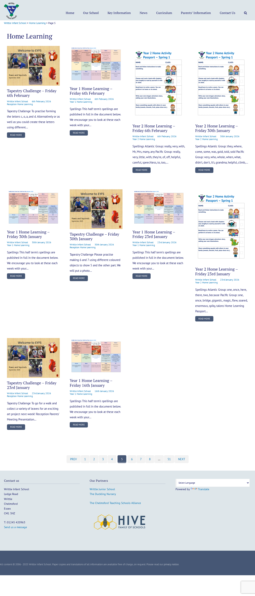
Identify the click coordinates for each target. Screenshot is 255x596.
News (143, 13)
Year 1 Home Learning (81, 101)
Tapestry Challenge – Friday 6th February (31, 93)
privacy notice (171, 564)
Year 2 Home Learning (143, 139)
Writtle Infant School (17, 101)
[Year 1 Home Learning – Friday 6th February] (96, 64)
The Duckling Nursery (103, 494)
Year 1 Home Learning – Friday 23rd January (153, 234)
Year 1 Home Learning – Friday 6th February (91, 91)
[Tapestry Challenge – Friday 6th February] (33, 66)
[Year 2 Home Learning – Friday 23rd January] (221, 226)
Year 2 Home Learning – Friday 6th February (153, 128)
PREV (73, 459)
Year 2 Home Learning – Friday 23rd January (216, 271)
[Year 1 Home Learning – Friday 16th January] (96, 357)
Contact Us (227, 13)
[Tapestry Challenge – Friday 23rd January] (33, 358)
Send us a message (15, 527)
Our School (91, 13)
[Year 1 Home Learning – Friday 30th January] (33, 208)
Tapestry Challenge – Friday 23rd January (31, 385)
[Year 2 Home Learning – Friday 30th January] (221, 83)
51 (169, 459)
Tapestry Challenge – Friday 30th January (94, 236)
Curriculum (164, 13)
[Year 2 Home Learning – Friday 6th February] (158, 83)
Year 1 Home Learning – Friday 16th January (91, 383)
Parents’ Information (196, 13)
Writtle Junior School (102, 489)
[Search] (245, 12)
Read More (16, 135)
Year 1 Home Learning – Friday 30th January (28, 234)
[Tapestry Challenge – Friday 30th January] (96, 209)
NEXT (181, 459)
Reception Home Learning (20, 104)
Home (70, 13)
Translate (203, 489)
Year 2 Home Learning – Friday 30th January (216, 128)
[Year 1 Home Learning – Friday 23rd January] (158, 208)
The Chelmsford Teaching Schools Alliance (115, 503)
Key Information (119, 13)
